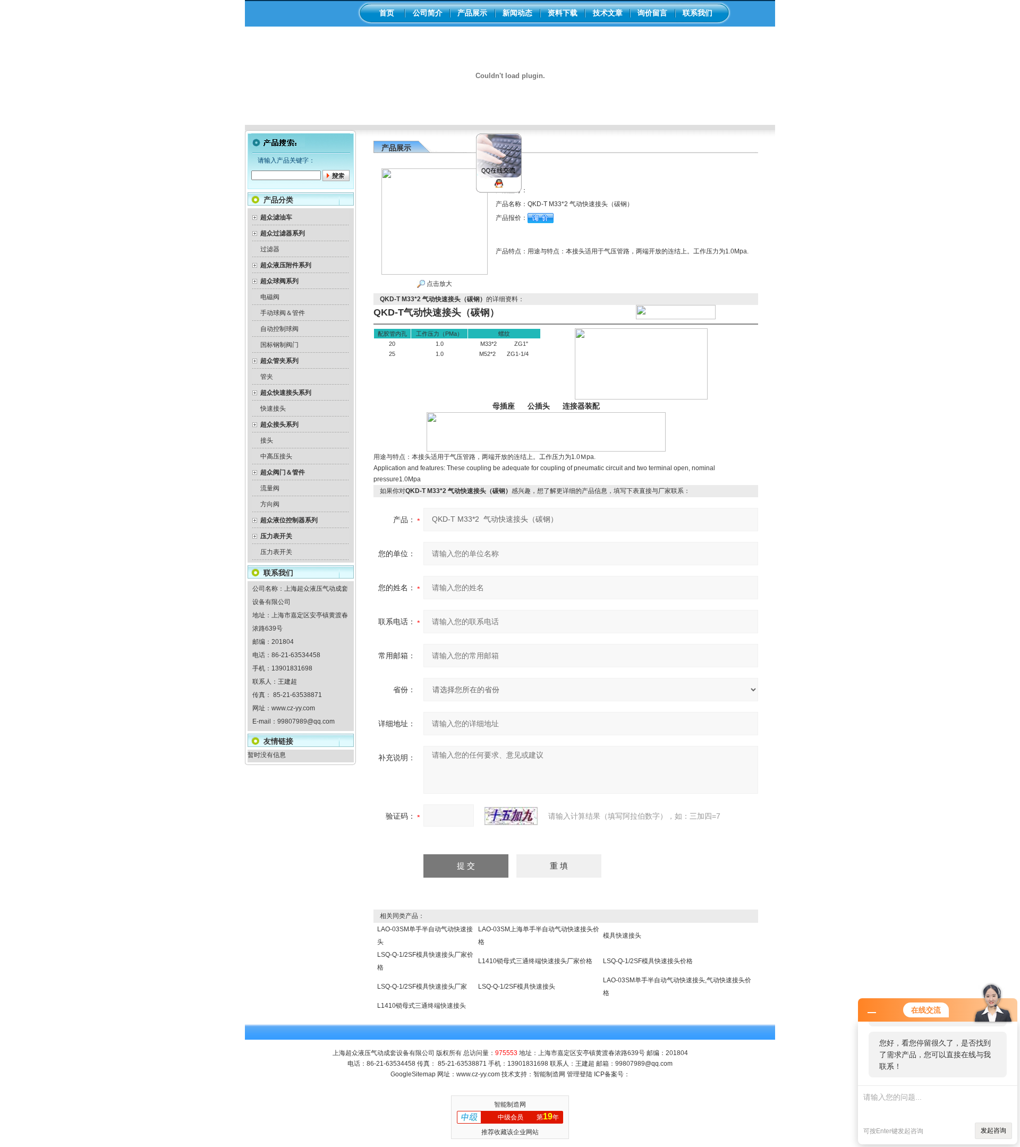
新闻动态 (517, 13)
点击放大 (438, 283)
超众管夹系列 (279, 360)
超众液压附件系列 (285, 265)
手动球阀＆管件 (282, 313)
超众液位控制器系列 (289, 520)
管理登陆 (579, 1074)
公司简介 (428, 13)
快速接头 (273, 408)
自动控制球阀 (279, 329)
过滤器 (269, 249)
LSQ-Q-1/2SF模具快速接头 (516, 986)
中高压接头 (276, 456)
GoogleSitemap (413, 1074)
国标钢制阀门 (279, 345)
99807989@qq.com (306, 721)
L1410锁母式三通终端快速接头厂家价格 (535, 961)
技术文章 (608, 13)
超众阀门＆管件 (282, 472)
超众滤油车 (276, 217)
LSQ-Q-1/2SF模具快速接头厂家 (422, 986)
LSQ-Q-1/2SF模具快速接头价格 (648, 961)
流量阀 (269, 488)
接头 (266, 440)
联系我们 (697, 13)
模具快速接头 (622, 935)
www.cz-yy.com (293, 708)
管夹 (266, 376)
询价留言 (652, 13)
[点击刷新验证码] (511, 816)
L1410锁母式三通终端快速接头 (421, 1005)
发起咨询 (993, 1130)
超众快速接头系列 (285, 392)
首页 (386, 13)
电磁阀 (269, 297)
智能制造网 (549, 1074)
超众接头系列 (279, 424)
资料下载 (562, 13)
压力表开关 (276, 536)
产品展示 (472, 13)
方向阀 (269, 504)
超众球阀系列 (279, 281)
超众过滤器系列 (282, 233)
